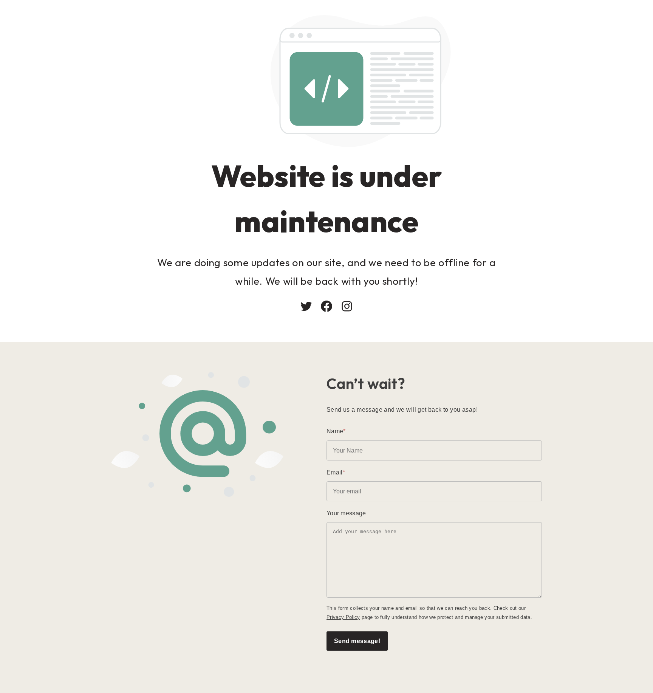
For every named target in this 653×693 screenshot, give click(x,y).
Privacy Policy (343, 617)
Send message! (357, 640)
